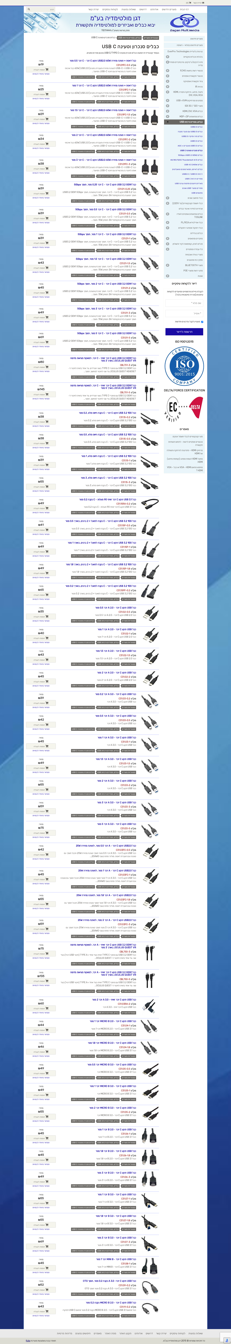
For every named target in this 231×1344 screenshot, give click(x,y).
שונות (200, 276)
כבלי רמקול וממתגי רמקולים (190, 228)
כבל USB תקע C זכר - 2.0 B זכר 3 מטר (116, 1172)
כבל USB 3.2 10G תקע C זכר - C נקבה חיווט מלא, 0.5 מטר (107, 434)
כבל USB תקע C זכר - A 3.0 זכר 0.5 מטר (115, 715)
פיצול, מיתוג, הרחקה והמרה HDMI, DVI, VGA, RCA (188, 94)
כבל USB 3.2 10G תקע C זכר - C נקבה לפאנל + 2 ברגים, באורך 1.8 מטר (101, 564)
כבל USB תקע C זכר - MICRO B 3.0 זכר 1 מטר (113, 1086)
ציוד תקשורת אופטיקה (193, 81)
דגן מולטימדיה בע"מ (115, 18)
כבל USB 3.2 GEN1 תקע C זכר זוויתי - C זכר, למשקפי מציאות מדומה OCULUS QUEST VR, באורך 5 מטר (103, 387)
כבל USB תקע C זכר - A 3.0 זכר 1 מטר (117, 737)
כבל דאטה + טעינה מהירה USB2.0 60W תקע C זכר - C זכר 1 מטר (104, 85)
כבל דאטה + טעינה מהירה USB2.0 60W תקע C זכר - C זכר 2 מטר (104, 135)
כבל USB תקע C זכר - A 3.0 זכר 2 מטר (116, 780)
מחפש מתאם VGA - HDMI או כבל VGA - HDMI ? (185, 469)
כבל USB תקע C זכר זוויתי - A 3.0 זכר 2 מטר (114, 999)
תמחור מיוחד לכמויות (41, 74)
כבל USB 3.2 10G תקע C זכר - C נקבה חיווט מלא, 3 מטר (108, 477)
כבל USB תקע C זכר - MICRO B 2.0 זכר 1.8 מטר (112, 1042)
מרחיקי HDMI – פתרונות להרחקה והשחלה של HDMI (185, 452)
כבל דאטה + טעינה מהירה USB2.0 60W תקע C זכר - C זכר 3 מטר (104, 159)
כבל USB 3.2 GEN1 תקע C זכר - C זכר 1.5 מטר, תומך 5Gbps (106, 259)
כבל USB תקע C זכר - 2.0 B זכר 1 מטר (117, 1129)
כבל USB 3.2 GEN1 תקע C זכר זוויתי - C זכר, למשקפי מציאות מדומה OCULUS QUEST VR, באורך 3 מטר (103, 359)
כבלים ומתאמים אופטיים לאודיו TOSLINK (190, 216)
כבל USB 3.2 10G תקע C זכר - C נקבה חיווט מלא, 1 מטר (108, 456)
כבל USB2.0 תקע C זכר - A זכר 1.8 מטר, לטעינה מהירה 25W (106, 895)
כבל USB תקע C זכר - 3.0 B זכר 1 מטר (117, 1194)
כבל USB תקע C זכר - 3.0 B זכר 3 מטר (116, 1237)
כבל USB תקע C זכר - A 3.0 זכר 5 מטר (116, 824)
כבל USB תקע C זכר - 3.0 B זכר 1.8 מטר (116, 1216)
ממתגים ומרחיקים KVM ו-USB (189, 100)
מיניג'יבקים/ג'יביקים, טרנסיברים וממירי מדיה (186, 64)
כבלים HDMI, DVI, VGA (193, 111)
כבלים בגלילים (196, 233)
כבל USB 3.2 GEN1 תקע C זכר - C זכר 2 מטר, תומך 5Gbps (106, 283)
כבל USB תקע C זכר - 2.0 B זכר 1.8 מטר (116, 1151)
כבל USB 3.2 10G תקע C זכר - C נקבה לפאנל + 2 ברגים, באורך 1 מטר (102, 542)
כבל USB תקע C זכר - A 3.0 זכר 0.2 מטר (115, 694)
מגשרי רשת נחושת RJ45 (191, 70)
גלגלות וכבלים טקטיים (193, 57)
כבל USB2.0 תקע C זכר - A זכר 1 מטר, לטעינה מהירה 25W (107, 870)
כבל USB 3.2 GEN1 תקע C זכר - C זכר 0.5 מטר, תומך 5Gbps (105, 209)
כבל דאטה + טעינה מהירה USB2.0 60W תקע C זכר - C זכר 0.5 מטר (103, 60)
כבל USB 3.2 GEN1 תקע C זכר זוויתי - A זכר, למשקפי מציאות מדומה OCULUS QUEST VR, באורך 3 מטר (103, 946)
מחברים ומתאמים (195, 238)
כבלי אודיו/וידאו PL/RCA (192, 222)
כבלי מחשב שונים (195, 198)
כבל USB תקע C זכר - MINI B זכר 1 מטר (116, 1259)
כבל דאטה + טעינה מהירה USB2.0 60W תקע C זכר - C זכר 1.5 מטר (103, 110)
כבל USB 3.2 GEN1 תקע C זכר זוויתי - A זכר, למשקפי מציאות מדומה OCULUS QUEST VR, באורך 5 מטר (103, 973)
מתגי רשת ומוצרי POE (193, 270)
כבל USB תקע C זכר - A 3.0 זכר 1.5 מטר (116, 759)
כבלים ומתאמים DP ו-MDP (191, 116)
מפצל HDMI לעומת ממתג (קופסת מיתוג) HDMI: (185, 460)
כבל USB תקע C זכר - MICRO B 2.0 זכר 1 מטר (113, 1021)
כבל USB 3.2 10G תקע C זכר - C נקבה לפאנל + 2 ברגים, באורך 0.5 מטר (100, 521)
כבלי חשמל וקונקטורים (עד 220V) (187, 203)
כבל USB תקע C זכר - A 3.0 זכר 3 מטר (116, 802)
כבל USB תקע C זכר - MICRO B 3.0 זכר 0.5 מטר (111, 1064)
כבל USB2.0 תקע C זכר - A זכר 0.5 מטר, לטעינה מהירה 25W (106, 845)
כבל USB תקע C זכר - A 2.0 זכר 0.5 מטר (115, 607)
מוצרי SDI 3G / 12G (194, 106)
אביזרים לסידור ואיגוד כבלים (191, 208)
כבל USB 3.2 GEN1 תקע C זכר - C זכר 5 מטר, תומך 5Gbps (106, 333)
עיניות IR (199, 86)
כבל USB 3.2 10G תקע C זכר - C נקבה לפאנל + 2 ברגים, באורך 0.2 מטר (100, 586)
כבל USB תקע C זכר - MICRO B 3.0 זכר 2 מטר (112, 1107)
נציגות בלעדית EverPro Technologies (185, 51)
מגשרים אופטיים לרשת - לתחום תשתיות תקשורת (185, 443)
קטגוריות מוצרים (151, 37)
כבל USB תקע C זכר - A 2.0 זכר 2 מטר (116, 672)
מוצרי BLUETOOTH (194, 265)
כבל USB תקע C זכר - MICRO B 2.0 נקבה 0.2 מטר (111, 1302)
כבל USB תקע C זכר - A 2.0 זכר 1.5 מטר (116, 651)
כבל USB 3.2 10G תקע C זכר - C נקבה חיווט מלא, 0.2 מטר (107, 412)
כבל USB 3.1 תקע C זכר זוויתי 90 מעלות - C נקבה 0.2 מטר (107, 499)
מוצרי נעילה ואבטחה (194, 254)
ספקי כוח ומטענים (195, 260)
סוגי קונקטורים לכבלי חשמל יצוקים (188, 436)
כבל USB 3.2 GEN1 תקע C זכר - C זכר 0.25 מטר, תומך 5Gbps (105, 184)
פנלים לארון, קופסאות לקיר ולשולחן (188, 244)
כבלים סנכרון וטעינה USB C (83, 77)
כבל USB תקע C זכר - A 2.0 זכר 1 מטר (117, 629)
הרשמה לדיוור (184, 331)
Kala (28, 1340)
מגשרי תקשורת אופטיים (192, 76)
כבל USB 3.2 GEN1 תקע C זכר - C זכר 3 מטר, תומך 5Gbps (106, 308)
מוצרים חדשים (196, 38)
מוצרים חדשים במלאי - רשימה (190, 45)
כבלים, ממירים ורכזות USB (129, 37)
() (187, 3)
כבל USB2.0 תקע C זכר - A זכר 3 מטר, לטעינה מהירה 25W (107, 920)
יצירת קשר (197, 3)
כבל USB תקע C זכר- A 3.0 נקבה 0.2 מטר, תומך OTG (109, 1281)
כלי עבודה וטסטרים (194, 249)
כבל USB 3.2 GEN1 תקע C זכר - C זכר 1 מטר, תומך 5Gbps (107, 234)
